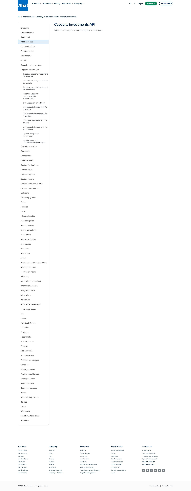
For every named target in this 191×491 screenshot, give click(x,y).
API (19, 17)
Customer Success (117, 461)
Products (36, 3)
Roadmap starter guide (87, 467)
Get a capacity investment (34, 103)
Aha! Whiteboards (23, 459)
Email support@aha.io (148, 453)
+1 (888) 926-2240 (148, 461)
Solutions (47, 3)
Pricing (57, 3)
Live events (83, 456)
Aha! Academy (22, 473)
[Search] (130, 3)
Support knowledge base (87, 473)
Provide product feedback (150, 456)
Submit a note (146, 450)
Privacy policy (154, 486)
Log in (140, 4)
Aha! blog (83, 450)
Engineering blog (85, 453)
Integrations (114, 456)
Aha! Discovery (22, 453)
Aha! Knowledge (23, 470)
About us (51, 450)
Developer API (115, 467)
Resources (66, 3)
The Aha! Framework (117, 450)
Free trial (151, 3)
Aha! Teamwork (22, 467)
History (51, 453)
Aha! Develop (22, 464)
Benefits (51, 464)
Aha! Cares (52, 467)
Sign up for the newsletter (150, 459)
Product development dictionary (90, 470)
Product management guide (88, 464)
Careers (51, 459)
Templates (83, 461)
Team (50, 456)
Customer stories (116, 464)
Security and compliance (118, 470)
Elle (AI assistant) (116, 459)
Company (78, 3)
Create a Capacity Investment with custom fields (30, 96)
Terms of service (167, 486)
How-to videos (84, 459)
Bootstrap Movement (55, 470)
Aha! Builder (21, 461)
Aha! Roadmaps (22, 450)
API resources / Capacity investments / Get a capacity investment (49, 17)
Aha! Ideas (21, 456)
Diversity (51, 461)
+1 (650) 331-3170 (148, 464)
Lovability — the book (55, 473)
